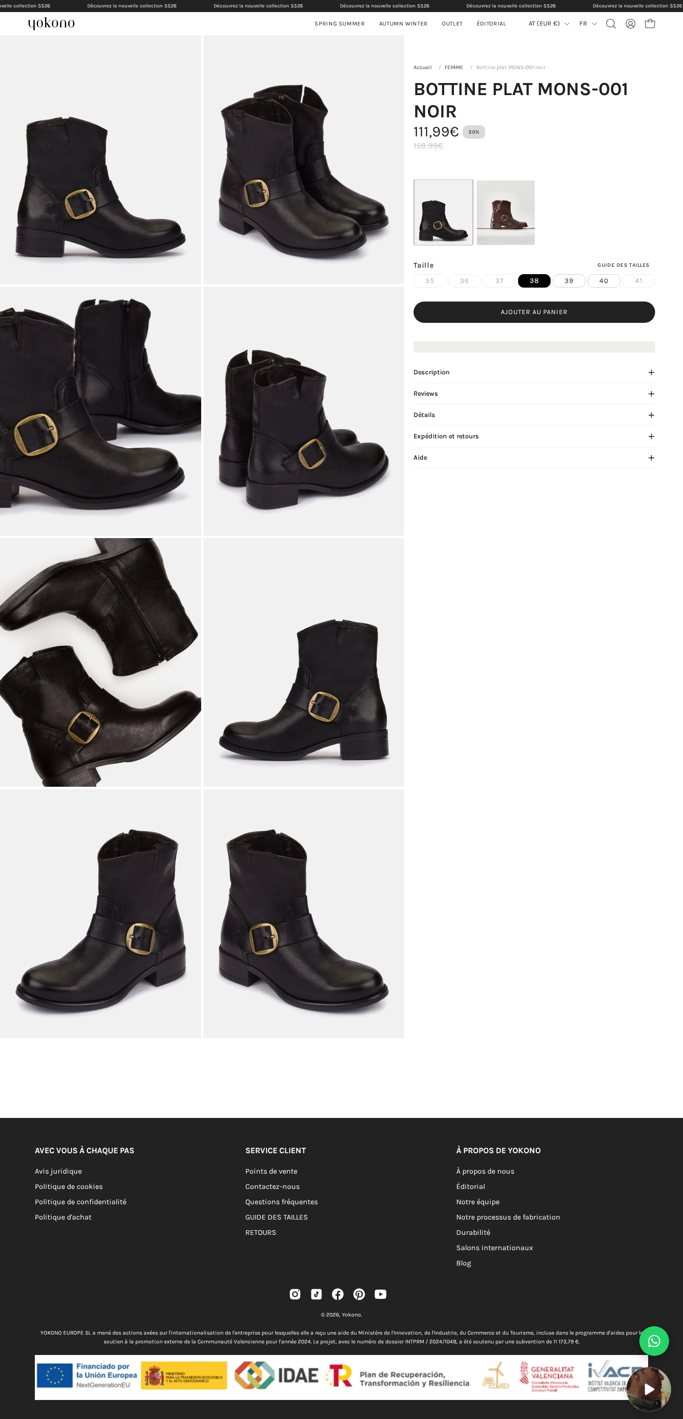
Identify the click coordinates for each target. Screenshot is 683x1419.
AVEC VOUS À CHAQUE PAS (84, 1150)
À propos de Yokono (498, 1150)
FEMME (454, 67)
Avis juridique (58, 1171)
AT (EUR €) (544, 23)
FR (583, 23)
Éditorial (470, 1186)
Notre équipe (477, 1201)
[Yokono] (56, 24)
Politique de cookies (69, 1186)
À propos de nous (485, 1171)
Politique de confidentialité (80, 1201)
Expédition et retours (446, 436)
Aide (420, 458)
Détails (424, 415)
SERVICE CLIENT (275, 1150)
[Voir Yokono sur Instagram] (295, 1294)
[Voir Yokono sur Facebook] (338, 1294)
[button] (403, 23)
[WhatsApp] (654, 1341)
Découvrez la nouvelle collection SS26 (132, 6)
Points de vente (271, 1171)
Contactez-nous (272, 1186)
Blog (463, 1262)
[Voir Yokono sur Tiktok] (316, 1294)
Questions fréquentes (281, 1201)
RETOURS (260, 1232)
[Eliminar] (669, 1361)
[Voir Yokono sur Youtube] (380, 1294)
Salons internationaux (494, 1247)
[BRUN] (506, 212)
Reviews (426, 394)
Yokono (351, 1314)
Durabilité (473, 1232)
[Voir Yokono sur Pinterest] (359, 1294)
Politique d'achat (63, 1217)
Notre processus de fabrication (508, 1217)
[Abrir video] (648, 1389)
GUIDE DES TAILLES (276, 1217)
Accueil (423, 67)
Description (432, 372)
